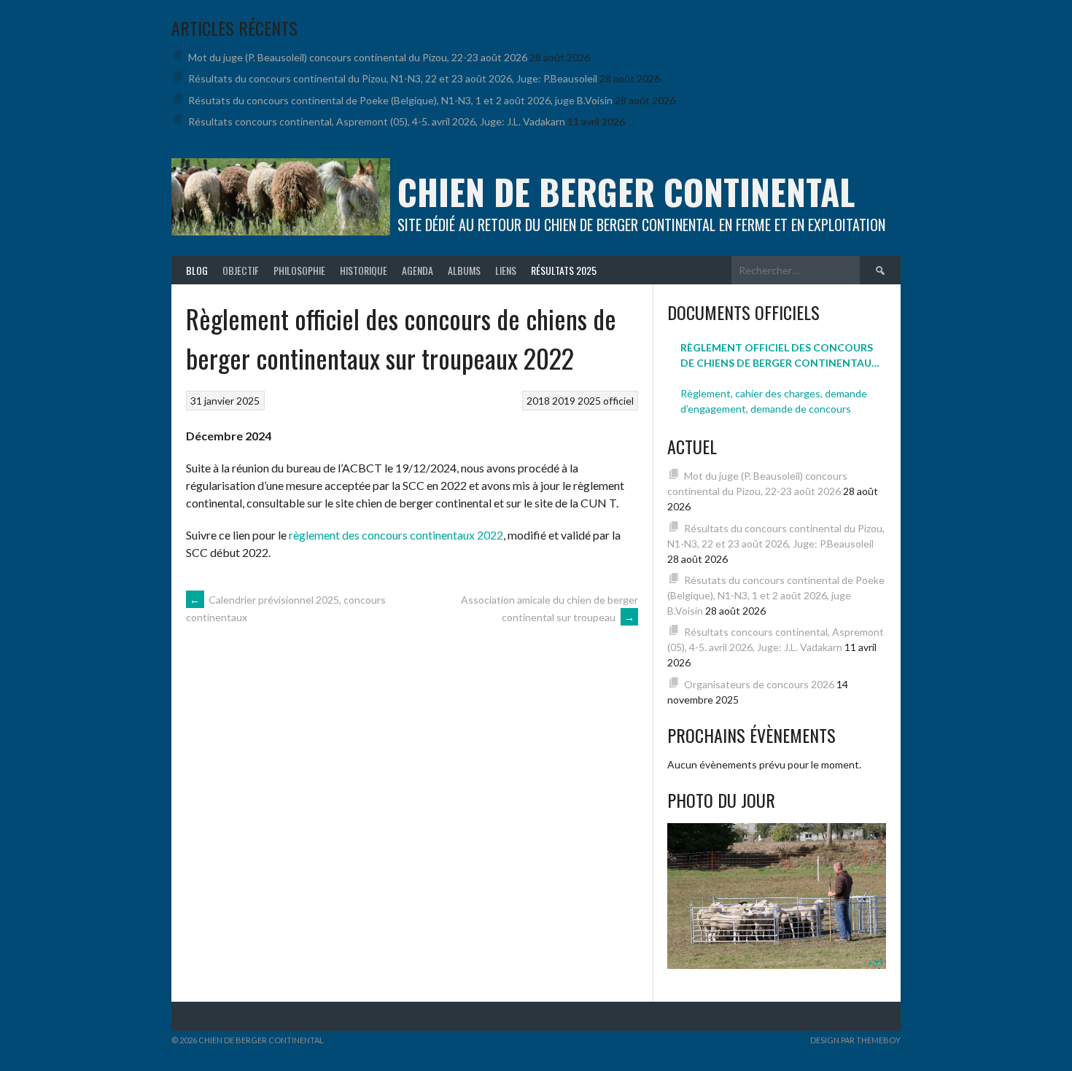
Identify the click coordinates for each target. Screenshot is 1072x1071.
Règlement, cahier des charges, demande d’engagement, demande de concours (773, 401)
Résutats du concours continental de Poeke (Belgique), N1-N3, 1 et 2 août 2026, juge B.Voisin (400, 100)
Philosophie (299, 270)
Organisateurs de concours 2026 (759, 684)
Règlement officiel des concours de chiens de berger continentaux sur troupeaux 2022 (779, 355)
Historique (363, 270)
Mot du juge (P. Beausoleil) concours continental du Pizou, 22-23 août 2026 (357, 57)
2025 (589, 400)
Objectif (240, 270)
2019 (563, 400)
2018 (538, 400)
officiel (618, 400)
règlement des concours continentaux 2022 (396, 535)
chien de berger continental (626, 191)
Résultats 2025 (564, 270)
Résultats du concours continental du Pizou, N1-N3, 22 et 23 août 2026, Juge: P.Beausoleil (392, 78)
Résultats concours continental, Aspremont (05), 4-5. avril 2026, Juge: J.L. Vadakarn (376, 121)
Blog (197, 270)
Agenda (417, 270)
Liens (505, 270)
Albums (464, 270)
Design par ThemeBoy (855, 1040)
